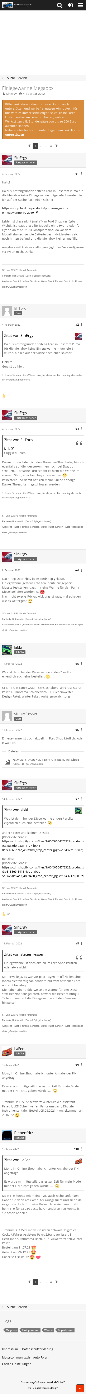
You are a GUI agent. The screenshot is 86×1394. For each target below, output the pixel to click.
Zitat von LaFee (17, 1159)
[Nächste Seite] (57, 146)
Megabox (11, 1330)
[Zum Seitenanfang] (80, 1388)
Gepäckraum (65, 1330)
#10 (76, 1149)
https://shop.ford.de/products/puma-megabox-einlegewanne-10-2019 (35, 210)
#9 (77, 1065)
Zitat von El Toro (18, 439)
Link (5, 362)
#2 (77, 324)
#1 (77, 174)
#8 (77, 943)
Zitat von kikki (16, 809)
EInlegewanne (30, 1330)
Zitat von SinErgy (18, 335)
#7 (77, 799)
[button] (60, 5)
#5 (77, 664)
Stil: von (43, 1388)
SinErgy (11, 94)
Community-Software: (43, 1382)
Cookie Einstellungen (16, 1364)
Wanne (48, 1330)
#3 (77, 429)
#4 (77, 570)
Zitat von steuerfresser (24, 954)
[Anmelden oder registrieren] (70, 5)
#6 (77, 730)
